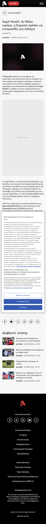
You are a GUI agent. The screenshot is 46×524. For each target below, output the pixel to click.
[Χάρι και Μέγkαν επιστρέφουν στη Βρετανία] (8, 352)
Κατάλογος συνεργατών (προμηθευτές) (18, 288)
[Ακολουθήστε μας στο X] (36, 420)
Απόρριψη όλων (23, 301)
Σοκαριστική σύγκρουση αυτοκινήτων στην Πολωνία (28, 339)
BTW (27, 516)
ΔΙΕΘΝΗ (5, 38)
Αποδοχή (23, 307)
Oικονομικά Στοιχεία (23, 449)
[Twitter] (18, 321)
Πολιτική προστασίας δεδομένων (23, 476)
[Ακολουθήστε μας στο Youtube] (29, 420)
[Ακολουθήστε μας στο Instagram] (23, 420)
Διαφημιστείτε (23, 444)
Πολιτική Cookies (23, 467)
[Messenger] (11, 321)
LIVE (14, 3)
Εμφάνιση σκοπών (23, 295)
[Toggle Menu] (42, 4)
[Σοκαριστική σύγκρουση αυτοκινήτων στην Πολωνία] (8, 341)
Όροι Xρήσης (23, 472)
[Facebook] (4, 321)
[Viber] (24, 321)
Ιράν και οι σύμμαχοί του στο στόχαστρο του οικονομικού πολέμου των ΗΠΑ (29, 375)
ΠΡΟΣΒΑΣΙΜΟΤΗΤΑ (23, 490)
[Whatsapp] (31, 321)
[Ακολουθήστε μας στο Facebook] (9, 420)
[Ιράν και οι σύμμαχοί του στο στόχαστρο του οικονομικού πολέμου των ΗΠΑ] (8, 375)
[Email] (37, 321)
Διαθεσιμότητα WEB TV (23, 481)
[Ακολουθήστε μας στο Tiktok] (16, 420)
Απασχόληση (23, 453)
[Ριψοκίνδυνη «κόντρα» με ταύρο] (8, 364)
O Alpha (23, 435)
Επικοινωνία (23, 439)
